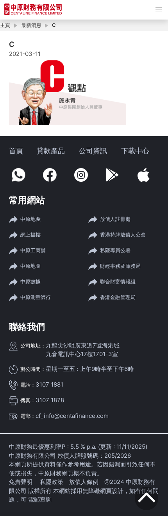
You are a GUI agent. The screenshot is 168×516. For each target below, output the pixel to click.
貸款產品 (51, 151)
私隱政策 (51, 482)
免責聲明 (21, 482)
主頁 (5, 25)
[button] (158, 9)
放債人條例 (83, 482)
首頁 (16, 151)
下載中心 (135, 151)
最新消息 (31, 25)
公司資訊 (93, 151)
